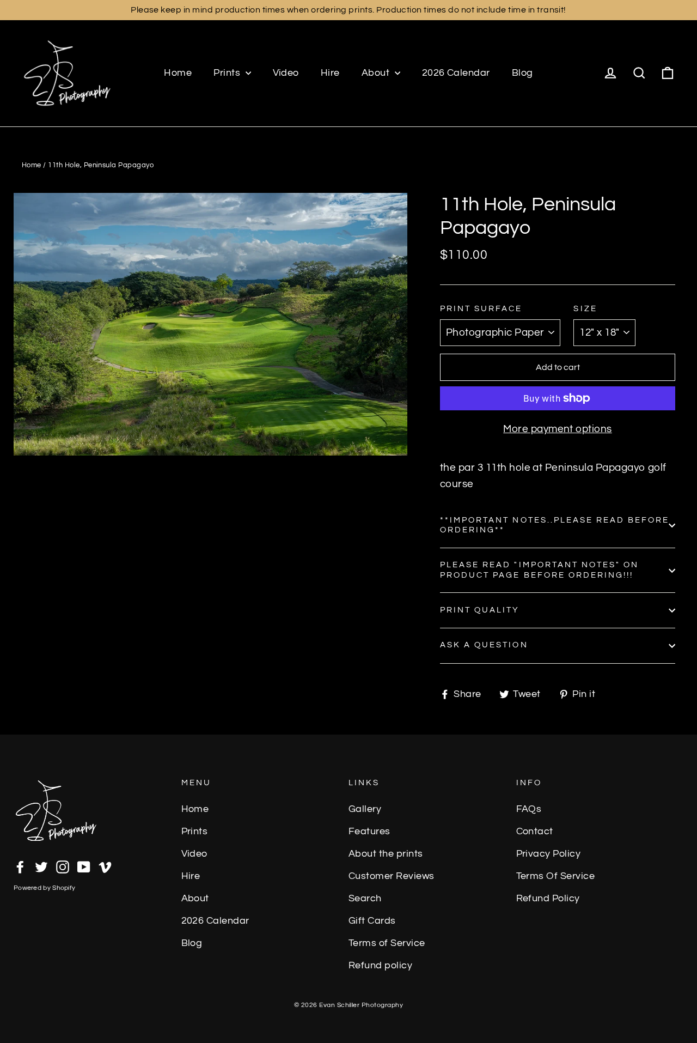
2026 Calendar (456, 73)
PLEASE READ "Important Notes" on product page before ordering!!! (539, 570)
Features (369, 831)
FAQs (529, 809)
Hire (330, 73)
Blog (522, 73)
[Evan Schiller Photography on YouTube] (83, 866)
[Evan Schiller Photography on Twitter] (41, 866)
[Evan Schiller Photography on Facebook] (20, 866)
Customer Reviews (391, 876)
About (377, 73)
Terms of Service (386, 943)
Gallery (364, 809)
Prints (227, 73)
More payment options (557, 428)
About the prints (385, 854)
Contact (534, 831)
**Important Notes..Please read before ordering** (554, 525)
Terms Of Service (555, 876)
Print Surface (481, 309)
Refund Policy (548, 898)
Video (286, 73)
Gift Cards (372, 921)
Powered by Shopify (44, 888)
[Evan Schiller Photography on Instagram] (62, 866)
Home (178, 73)
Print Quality (480, 610)
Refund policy (380, 966)
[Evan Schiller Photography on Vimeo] (105, 866)
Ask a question (484, 645)
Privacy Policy (548, 854)
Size (585, 309)
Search (365, 898)
